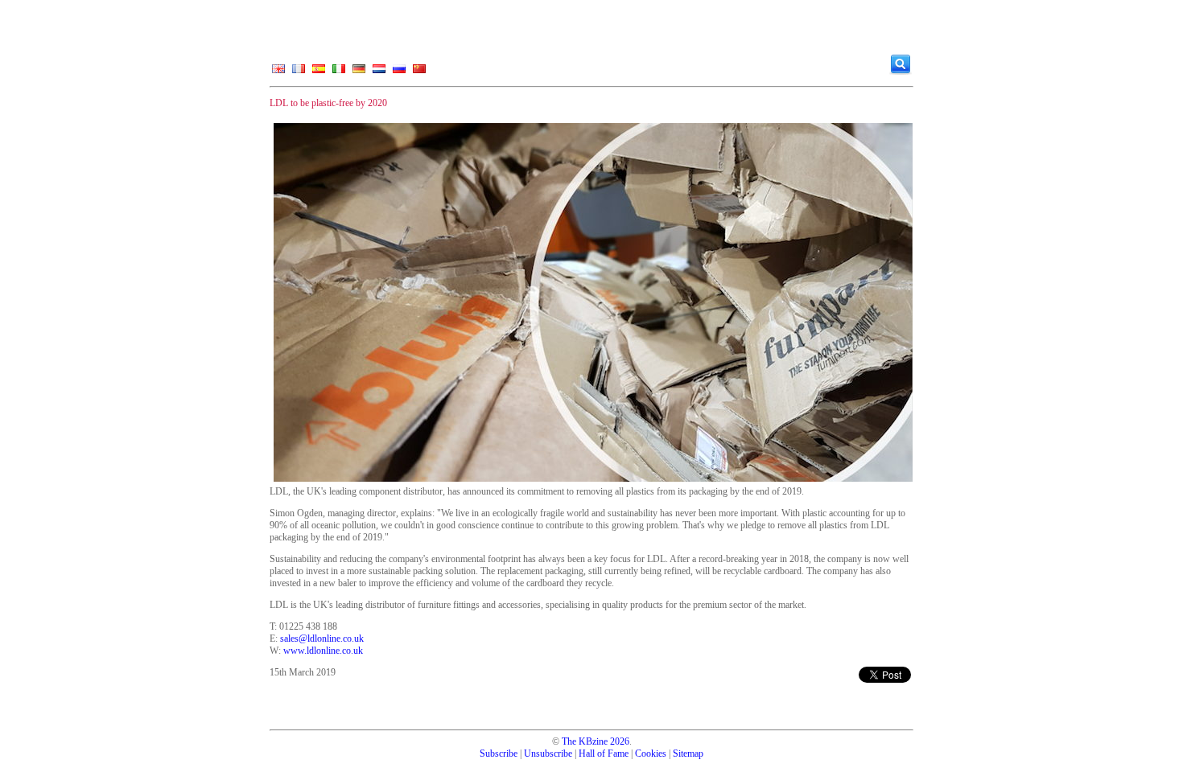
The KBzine (585, 741)
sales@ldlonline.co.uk (322, 638)
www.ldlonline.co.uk (323, 650)
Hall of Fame (604, 753)
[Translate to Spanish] (319, 72)
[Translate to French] (298, 72)
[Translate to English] (278, 72)
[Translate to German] (359, 72)
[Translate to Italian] (339, 72)
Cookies (650, 753)
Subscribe (498, 753)
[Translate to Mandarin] (419, 72)
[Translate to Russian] (399, 72)
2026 (619, 741)
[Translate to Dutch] (379, 72)
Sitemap (688, 753)
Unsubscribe (548, 753)
